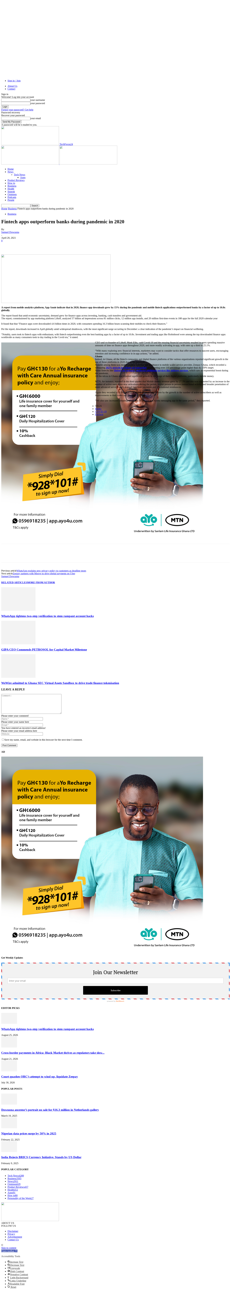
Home (11, 169)
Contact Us (13, 1239)
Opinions (12, 194)
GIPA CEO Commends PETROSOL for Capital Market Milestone (44, 649)
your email (35, 118)
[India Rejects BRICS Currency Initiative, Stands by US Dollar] (9, 1151)
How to (11, 183)
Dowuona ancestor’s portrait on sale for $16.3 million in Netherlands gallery (50, 1109)
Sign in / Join (14, 80)
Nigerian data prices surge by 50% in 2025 (28, 1133)
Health (11, 188)
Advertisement (15, 1236)
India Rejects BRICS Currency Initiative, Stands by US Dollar (41, 1157)
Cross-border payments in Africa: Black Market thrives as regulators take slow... (52, 1052)
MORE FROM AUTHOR (41, 582)
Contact (11, 88)
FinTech (99, 414)
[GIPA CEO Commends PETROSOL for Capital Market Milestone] (18, 643)
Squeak (11, 191)
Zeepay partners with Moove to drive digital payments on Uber (44, 573)
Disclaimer (13, 1231)
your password (37, 103)
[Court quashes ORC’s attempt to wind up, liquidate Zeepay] (9, 1070)
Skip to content (8, 1247)
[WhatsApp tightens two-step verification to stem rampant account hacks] (18, 610)
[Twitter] (18, 245)
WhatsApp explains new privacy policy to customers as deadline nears (51, 570)
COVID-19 (101, 411)
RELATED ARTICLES (14, 582)
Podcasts (12, 197)
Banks (98, 408)
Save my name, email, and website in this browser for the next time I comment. (43, 739)
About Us (12, 86)
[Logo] (30, 163)
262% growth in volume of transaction (126, 367)
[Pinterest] (29, 245)
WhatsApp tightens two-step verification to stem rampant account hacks (47, 616)
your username (37, 100)
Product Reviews (16, 180)
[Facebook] (6, 245)
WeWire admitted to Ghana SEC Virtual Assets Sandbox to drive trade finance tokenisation (60, 683)
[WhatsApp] (40, 245)
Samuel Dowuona (10, 232)
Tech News (19, 174)
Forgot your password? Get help (17, 109)
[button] (9, 1251)
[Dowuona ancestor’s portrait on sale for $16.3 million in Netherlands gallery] (9, 1103)
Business (12, 186)
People (11, 200)
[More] (52, 245)
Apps (22, 177)
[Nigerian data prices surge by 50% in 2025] (9, 1127)
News (10, 171)
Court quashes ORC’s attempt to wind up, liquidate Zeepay (39, 1076)
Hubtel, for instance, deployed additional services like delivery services (151, 370)
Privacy (11, 1234)
